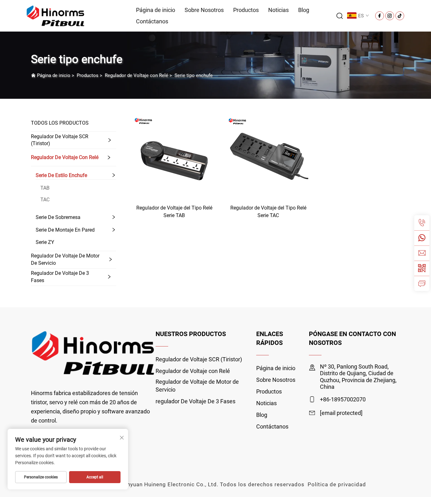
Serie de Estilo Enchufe (61, 175)
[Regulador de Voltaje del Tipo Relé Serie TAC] (268, 157)
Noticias (278, 10)
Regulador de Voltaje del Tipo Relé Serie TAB (174, 211)
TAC (45, 200)
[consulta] (421, 283)
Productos (246, 10)
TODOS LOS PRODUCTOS (60, 123)
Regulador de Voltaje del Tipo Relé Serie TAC (268, 211)
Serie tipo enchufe (193, 75)
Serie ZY (45, 242)
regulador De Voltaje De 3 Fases (60, 276)
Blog (303, 10)
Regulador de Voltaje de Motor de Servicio (65, 259)
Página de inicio (155, 10)
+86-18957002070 (343, 399)
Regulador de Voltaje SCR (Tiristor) (59, 139)
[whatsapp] (421, 238)
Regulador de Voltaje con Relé (136, 75)
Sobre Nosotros (204, 10)
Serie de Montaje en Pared (65, 230)
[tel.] (421, 222)
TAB (45, 188)
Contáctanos (152, 21)
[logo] (55, 15)
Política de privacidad (337, 484)
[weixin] (421, 268)
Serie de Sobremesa (58, 217)
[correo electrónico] (421, 253)
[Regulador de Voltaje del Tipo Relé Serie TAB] (174, 157)
